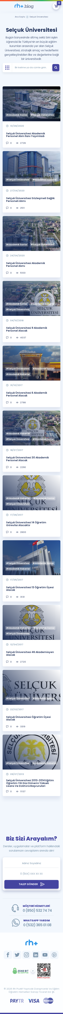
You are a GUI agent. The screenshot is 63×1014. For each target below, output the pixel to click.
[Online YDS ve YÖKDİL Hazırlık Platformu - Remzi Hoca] (31, 942)
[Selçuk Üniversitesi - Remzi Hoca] (24, 6)
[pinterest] (54, 955)
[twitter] (17, 955)
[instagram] (26, 955)
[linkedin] (35, 955)
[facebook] (8, 955)
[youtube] (45, 955)
